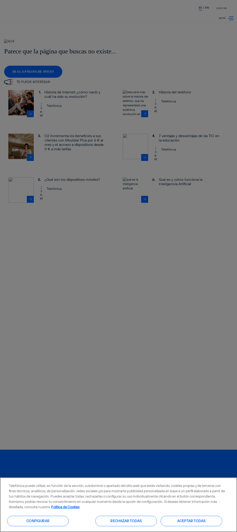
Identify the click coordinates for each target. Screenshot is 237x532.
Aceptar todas (191, 521)
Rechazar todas (126, 521)
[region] (118, 504)
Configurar (38, 521)
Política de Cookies (65, 507)
